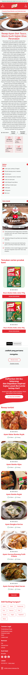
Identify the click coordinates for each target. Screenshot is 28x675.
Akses (2, 635)
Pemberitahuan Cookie (6, 631)
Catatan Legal (4, 637)
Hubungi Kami (4, 645)
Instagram (2, 657)
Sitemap (3, 647)
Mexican (11, 610)
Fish (4, 610)
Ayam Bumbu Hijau (14, 464)
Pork (19, 610)
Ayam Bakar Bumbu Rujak (14, 434)
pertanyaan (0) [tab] (17, 343)
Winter (4, 618)
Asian (4, 606)
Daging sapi (20, 606)
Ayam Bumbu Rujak (14, 494)
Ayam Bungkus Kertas (14, 524)
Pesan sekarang (14, 296)
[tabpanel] (14, 357)
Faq (2, 643)
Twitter (5, 657)
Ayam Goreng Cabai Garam (14, 586)
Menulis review (14, 359)
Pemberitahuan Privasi (6, 629)
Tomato (4, 614)
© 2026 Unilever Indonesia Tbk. (11, 668)
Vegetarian (21, 614)
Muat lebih (14, 595)
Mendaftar (3, 653)
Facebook (9, 657)
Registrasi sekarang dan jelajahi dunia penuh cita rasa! (14, 1)
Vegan (12, 614)
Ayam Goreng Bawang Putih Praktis (14, 555)
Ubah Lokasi (11, 663)
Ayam (11, 606)
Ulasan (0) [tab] (9, 343)
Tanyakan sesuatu (14, 363)
